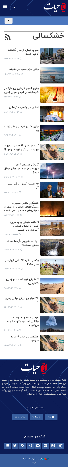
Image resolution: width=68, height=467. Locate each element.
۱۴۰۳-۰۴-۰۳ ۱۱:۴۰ (11, 307)
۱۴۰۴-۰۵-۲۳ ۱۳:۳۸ (12, 177)
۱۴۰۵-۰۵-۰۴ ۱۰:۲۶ (11, 58)
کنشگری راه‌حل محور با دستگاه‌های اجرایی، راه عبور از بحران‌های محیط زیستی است (21, 207)
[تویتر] (15, 446)
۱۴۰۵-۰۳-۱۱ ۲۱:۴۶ (11, 135)
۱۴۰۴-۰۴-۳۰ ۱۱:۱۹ (11, 192)
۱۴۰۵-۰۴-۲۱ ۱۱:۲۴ (11, 96)
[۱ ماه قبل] (52, 56)
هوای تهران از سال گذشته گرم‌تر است (23, 52)
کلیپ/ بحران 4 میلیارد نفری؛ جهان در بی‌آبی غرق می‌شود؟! (21, 147)
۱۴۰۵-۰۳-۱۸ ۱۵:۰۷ (11, 112)
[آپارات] (60, 446)
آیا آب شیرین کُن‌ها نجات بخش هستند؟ (23, 243)
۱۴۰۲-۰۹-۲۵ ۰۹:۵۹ (11, 345)
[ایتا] (53, 446)
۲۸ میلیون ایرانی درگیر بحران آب (22, 300)
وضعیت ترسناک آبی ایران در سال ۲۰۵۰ (22, 262)
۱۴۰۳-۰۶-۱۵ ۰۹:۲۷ (11, 215)
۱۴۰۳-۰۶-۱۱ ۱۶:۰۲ (11, 234)
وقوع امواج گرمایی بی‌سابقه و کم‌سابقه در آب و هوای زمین (21, 90)
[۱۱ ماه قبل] (52, 152)
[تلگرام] (37, 446)
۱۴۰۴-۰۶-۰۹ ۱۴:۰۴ (11, 154)
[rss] (22, 446)
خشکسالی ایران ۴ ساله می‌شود (25, 339)
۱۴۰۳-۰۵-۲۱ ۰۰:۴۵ (11, 249)
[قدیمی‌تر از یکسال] (52, 171)
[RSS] (8, 37)
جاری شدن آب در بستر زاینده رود (21, 128)
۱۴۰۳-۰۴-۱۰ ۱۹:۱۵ (11, 288)
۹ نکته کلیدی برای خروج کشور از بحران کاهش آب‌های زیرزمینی (24, 226)
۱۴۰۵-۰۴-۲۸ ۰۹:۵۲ (12, 74)
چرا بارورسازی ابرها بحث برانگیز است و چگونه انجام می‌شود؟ (23, 321)
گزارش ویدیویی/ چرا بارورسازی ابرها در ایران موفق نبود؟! (21, 169)
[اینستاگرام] (30, 446)
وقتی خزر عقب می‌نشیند (24, 69)
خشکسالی (48, 36)
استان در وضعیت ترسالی (24, 107)
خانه (50, 417)
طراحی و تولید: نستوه (32, 458)
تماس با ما (20, 417)
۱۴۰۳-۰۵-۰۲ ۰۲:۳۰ (12, 268)
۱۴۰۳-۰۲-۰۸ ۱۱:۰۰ (11, 330)
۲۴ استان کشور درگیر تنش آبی (23, 186)
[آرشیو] (7, 446)
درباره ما (36, 417)
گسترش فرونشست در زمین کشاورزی (22, 281)
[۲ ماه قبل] (52, 114)
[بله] (45, 446)
